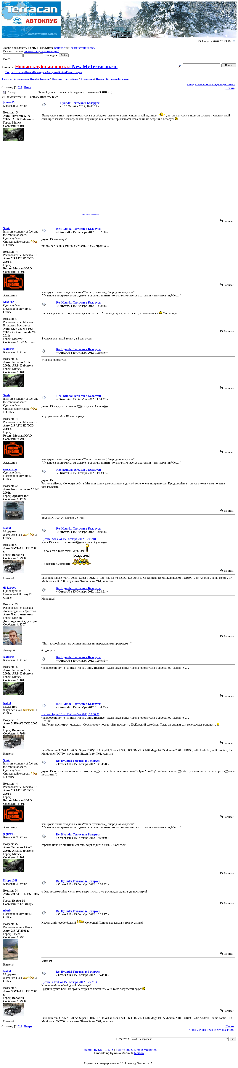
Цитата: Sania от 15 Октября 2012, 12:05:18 (68, 539)
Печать (230, 88)
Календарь (39, 72)
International (71, 79)
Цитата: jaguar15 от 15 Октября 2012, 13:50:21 (70, 714)
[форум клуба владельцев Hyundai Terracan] (31, 37)
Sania (6, 228)
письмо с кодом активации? (41, 51)
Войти (62, 72)
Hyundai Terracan (90, 214)
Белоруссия (87, 79)
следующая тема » (223, 84)
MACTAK (10, 302)
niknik (7, 910)
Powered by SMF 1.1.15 (97, 1049)
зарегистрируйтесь (83, 47)
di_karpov (9, 587)
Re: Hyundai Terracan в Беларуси (78, 228)
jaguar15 (9, 102)
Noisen (139, 1053)
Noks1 (7, 528)
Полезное (57, 79)
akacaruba (10, 469)
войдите (59, 47)
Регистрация (74, 72)
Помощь (19, 72)
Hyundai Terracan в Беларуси (112, 79)
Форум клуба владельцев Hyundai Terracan (25, 79)
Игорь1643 (10, 880)
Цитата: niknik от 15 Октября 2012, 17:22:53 (69, 982)
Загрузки (52, 72)
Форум (9, 72)
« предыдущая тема (199, 84)
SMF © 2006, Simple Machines (136, 1049)
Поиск (29, 72)
